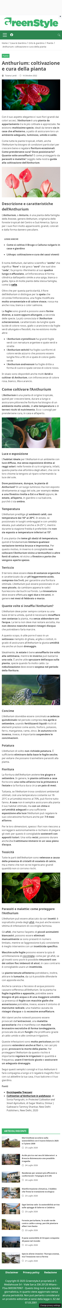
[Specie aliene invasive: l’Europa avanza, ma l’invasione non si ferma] (11, 1257)
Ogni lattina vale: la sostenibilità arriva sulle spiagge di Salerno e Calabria (41, 1206)
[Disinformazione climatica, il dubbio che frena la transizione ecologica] (11, 1192)
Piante (5, 55)
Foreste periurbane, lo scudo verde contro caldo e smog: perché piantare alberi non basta (40, 1223)
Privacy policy (31, 1272)
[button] (59, 35)
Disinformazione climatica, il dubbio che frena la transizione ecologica (39, 1190)
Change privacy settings (50, 1305)
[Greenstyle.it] (31, 22)
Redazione (50, 1272)
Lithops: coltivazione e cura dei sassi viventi (33, 254)
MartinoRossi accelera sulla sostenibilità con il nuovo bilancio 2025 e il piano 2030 (40, 1140)
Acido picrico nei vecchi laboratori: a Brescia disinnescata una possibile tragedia (39, 1158)
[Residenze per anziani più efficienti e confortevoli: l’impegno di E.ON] (11, 1177)
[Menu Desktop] (5, 34)
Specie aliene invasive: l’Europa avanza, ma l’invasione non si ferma (41, 1255)
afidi (31, 922)
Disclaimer (11, 1272)
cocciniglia (28, 956)
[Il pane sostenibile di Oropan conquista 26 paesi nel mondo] (11, 1242)
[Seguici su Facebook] (11, 35)
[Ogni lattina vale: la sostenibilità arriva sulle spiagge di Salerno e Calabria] (11, 1208)
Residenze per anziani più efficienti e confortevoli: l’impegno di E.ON (39, 1174)
